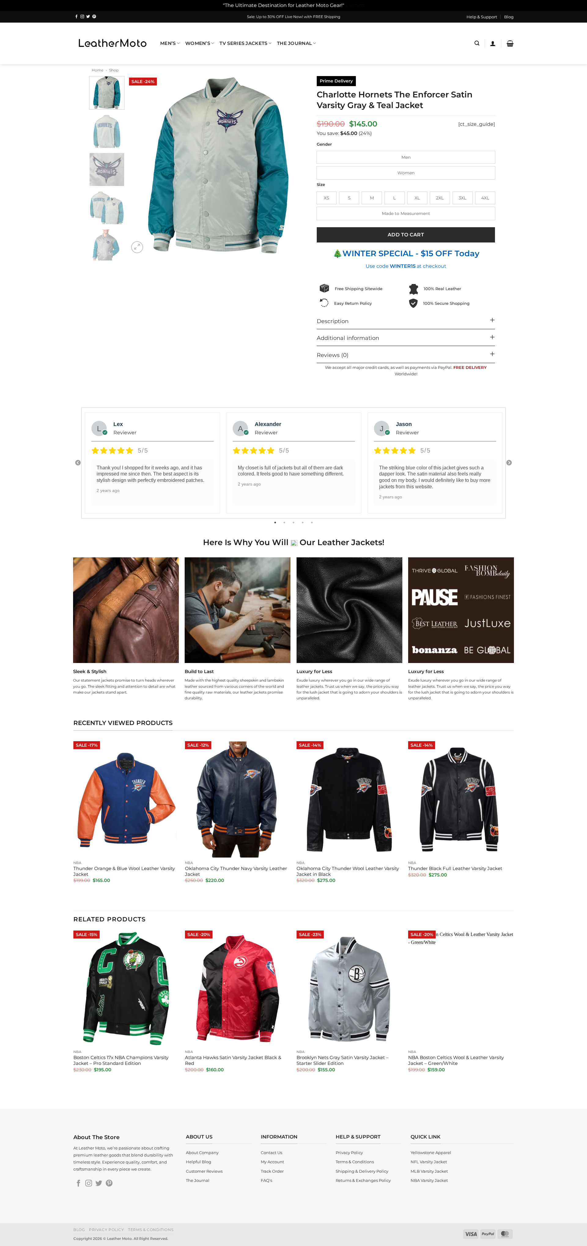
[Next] (296, 165)
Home (97, 70)
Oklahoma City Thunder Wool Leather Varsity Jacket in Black (348, 871)
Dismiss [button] (354, 5)
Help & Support (482, 16)
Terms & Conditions (150, 1229)
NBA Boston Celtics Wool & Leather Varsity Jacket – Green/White (456, 1060)
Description (333, 321)
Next (509, 463)
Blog (509, 16)
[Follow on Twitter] (88, 17)
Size (321, 185)
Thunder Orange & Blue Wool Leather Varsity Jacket (124, 871)
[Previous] (140, 165)
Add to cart (406, 235)
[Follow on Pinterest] (94, 17)
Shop (114, 70)
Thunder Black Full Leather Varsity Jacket (455, 868)
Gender (324, 144)
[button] (476, 43)
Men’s (167, 43)
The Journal (294, 43)
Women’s (197, 43)
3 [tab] (294, 522)
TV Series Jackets (243, 43)
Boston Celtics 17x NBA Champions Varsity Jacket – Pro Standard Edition (120, 1060)
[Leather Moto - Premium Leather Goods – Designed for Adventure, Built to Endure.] (112, 43)
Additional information (348, 338)
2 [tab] (285, 522)
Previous (78, 463)
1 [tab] (275, 522)
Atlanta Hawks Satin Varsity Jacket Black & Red (233, 1060)
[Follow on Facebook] (76, 17)
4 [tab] (303, 522)
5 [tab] (312, 522)
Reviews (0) (333, 355)
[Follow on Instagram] (82, 17)
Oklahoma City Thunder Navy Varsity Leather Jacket (236, 871)
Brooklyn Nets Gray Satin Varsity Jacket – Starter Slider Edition (343, 1060)
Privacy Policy (106, 1229)
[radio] (406, 157)
